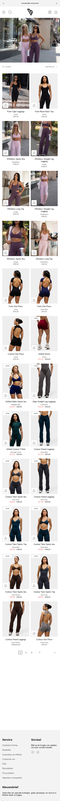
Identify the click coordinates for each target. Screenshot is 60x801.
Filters (8, 67)
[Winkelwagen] (56, 12)
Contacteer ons (8, 759)
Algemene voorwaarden (12, 778)
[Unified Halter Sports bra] (15, 381)
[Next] (56, 3)
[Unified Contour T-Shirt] (15, 428)
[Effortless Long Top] (15, 188)
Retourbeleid (7, 768)
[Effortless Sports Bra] (15, 138)
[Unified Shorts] (44, 333)
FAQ (4, 764)
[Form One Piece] (15, 286)
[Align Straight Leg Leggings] (44, 381)
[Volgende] (49, 652)
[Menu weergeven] (4, 12)
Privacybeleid (8, 773)
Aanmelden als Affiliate (12, 755)
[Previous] (3, 3)
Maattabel (6, 750)
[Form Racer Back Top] (44, 91)
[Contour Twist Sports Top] (15, 524)
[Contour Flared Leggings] (44, 428)
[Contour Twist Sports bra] (15, 476)
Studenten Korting (9, 745)
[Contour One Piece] (15, 333)
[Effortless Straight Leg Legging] (44, 138)
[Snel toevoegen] (5, 105)
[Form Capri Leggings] (15, 91)
